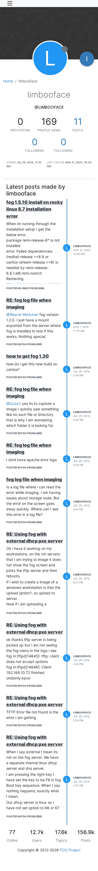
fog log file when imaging (34, 479)
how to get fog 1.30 (27, 356)
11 (78, 121)
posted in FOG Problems (24, 344)
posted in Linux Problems (25, 288)
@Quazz (13, 403)
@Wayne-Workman (22, 314)
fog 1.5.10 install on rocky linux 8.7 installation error (34, 209)
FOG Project (70, 850)
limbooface (82, 246)
